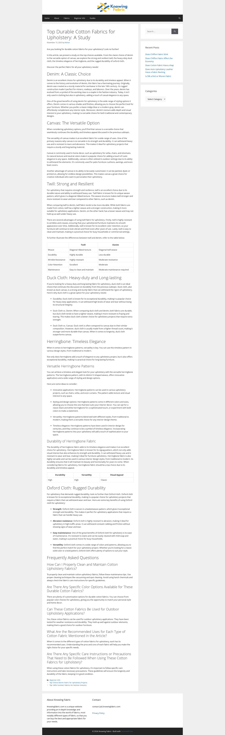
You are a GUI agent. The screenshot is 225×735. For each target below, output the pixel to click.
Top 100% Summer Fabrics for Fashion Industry (68, 685)
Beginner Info (79, 18)
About (56, 18)
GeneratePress (127, 731)
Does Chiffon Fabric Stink (156, 54)
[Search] (174, 31)
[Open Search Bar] (179, 18)
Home (47, 18)
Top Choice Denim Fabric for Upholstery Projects (68, 682)
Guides (92, 18)
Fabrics (66, 18)
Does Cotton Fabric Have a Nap (159, 65)
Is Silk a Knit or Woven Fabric (158, 76)
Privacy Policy (98, 713)
